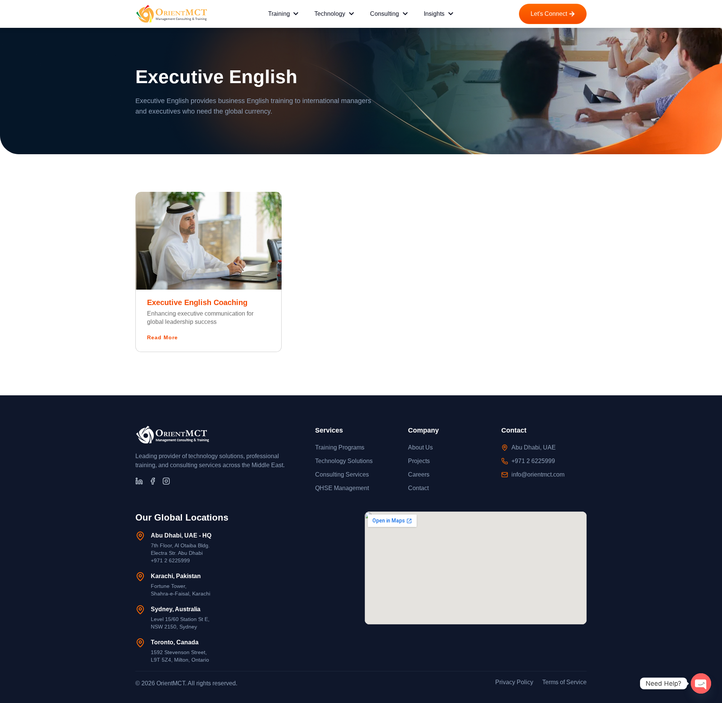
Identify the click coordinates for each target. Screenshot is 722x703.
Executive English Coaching (197, 302)
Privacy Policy (514, 682)
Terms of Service (564, 682)
